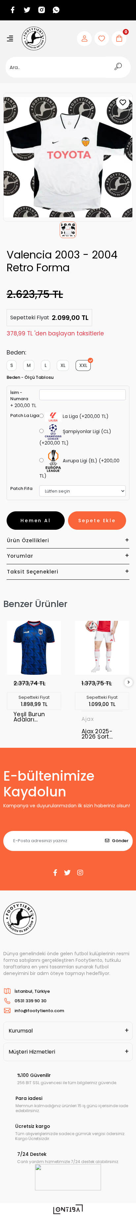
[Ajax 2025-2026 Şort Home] (102, 648)
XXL (83, 365)
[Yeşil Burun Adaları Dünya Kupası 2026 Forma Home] (34, 648)
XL (62, 365)
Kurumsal (21, 1030)
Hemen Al (35, 520)
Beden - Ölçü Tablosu (30, 377)
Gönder (120, 841)
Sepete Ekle (97, 520)
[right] (128, 682)
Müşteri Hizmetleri (32, 1052)
